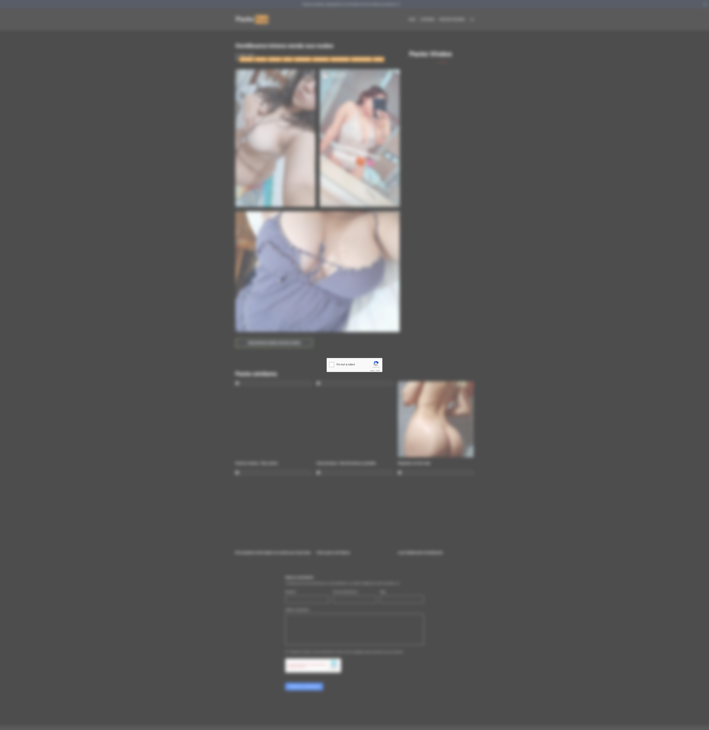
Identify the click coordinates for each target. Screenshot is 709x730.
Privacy (372, 370)
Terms (378, 370)
